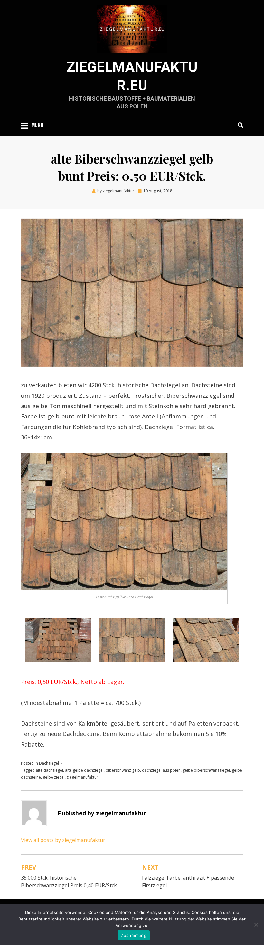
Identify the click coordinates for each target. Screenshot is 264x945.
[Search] (238, 125)
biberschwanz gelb (123, 770)
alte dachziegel (49, 770)
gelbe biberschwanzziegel (206, 770)
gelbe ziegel (54, 777)
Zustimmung (133, 935)
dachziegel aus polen (161, 770)
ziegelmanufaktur (82, 777)
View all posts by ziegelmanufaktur (63, 840)
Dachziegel (49, 763)
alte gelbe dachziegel (84, 770)
